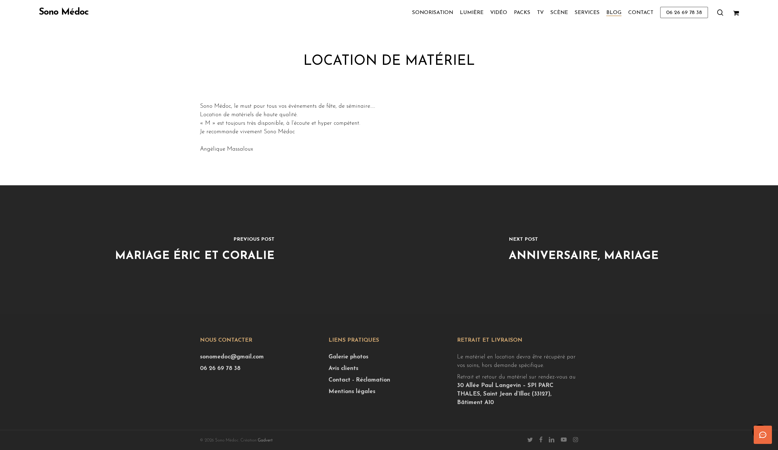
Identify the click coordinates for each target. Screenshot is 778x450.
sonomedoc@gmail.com (232, 357)
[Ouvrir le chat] (763, 435)
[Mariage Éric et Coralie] (194, 249)
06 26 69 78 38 (220, 369)
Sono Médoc (63, 12)
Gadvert (265, 440)
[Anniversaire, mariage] (583, 249)
